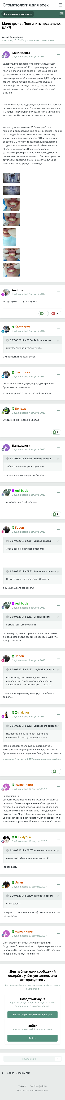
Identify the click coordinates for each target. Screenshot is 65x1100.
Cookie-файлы (38, 1086)
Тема (21, 1086)
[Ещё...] (58, 55)
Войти (32, 1038)
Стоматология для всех (26, 4)
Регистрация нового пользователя (32, 1014)
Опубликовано (28, 56)
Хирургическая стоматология (37, 40)
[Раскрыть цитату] (7, 340)
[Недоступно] (11, 178)
